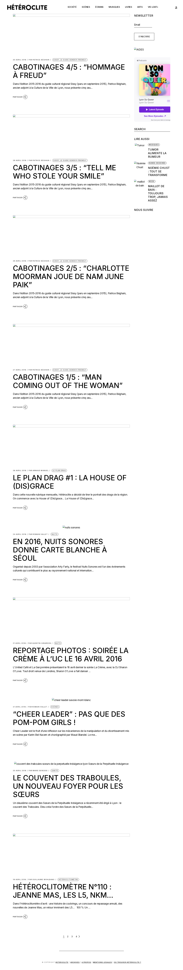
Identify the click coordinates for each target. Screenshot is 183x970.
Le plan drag (59, 470)
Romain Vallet (38, 534)
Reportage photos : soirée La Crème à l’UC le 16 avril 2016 (71, 654)
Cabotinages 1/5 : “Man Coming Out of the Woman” (68, 381)
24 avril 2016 (19, 534)
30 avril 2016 (19, 60)
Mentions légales (102, 962)
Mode (151, 181)
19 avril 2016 (19, 879)
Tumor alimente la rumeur (157, 153)
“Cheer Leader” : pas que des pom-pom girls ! (69, 718)
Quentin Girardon (39, 643)
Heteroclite (61, 962)
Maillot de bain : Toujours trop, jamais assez (158, 193)
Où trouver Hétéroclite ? (127, 962)
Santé (55, 771)
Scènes (55, 707)
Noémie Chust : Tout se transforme (159, 171)
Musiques (154, 145)
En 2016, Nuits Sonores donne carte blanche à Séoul (60, 549)
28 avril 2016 (19, 261)
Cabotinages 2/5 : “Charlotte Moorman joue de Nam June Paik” (71, 276)
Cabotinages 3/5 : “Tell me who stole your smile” (64, 171)
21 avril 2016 (19, 643)
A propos (86, 962)
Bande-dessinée (157, 163)
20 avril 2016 (19, 770)
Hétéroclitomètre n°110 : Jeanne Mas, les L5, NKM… (63, 891)
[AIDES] (152, 49)
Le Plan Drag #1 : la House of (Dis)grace (70, 481)
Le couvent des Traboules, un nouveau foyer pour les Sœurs (68, 786)
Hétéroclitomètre (68, 880)
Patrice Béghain (39, 60)
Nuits (54, 534)
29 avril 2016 (19, 160)
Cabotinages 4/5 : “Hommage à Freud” (69, 71)
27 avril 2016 (19, 370)
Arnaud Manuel (39, 470)
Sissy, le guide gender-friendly (69, 60)
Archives (75, 962)
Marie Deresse (38, 770)
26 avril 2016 (19, 470)
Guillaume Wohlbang (41, 879)
